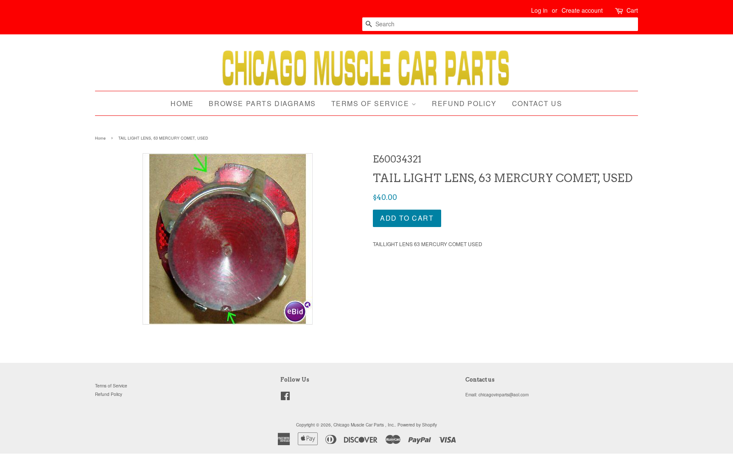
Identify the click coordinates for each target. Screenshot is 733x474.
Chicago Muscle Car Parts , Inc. (364, 424)
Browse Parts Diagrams (262, 103)
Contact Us (537, 103)
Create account (582, 10)
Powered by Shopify (417, 424)
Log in (539, 10)
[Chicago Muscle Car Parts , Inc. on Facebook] (285, 398)
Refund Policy (464, 103)
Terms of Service (371, 103)
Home (182, 103)
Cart (632, 10)
